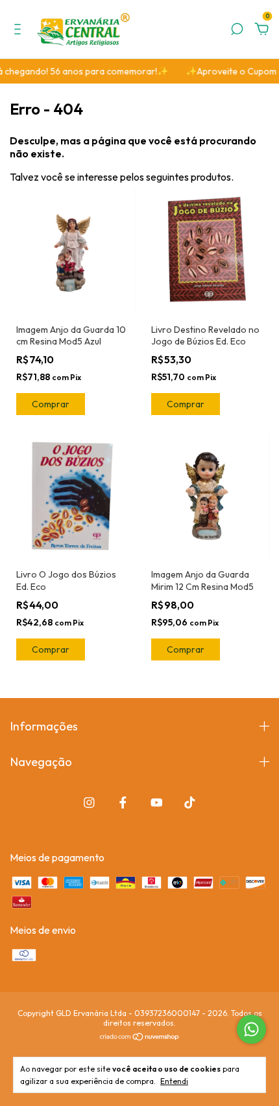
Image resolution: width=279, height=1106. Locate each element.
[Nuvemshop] (139, 1037)
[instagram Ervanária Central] (89, 802)
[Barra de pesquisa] (236, 30)
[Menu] (20, 30)
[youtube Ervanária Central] (157, 802)
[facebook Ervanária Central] (123, 802)
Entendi (174, 1081)
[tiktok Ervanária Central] (190, 802)
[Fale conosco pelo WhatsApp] (251, 1029)
